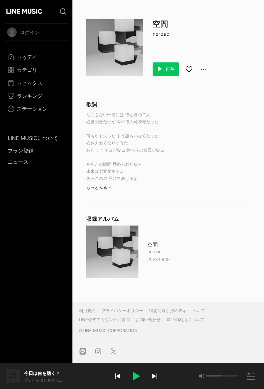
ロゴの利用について (185, 319)
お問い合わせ (148, 319)
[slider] (214, 375)
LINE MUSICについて (33, 138)
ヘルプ (199, 310)
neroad (161, 34)
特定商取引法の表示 (168, 310)
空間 (152, 245)
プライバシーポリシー (122, 310)
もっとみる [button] (96, 187)
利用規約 (87, 310)
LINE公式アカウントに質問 (104, 319)
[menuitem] (36, 57)
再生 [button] (169, 69)
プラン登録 (20, 150)
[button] (136, 376)
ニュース (18, 162)
